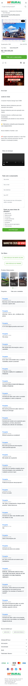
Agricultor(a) (8, 213)
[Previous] (3, 30)
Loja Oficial (21, 63)
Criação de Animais (9, 218)
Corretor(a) (7, 217)
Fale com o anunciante (14, 57)
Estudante (7, 222)
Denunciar (24, 63)
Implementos (4, 11)
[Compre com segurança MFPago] (3, 663)
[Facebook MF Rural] (8, 669)
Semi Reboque (6, 12)
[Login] (26, 3)
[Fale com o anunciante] (3, 63)
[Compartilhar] (5, 63)
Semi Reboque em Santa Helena (13, 257)
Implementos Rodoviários (15, 11)
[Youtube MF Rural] (12, 669)
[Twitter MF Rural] (16, 669)
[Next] (24, 30)
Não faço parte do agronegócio (12, 224)
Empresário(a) (8, 220)
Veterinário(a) (8, 226)
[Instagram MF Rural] (20, 669)
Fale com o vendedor (17, 291)
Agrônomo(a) (8, 215)
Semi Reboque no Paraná (13, 263)
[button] (25, 6)
